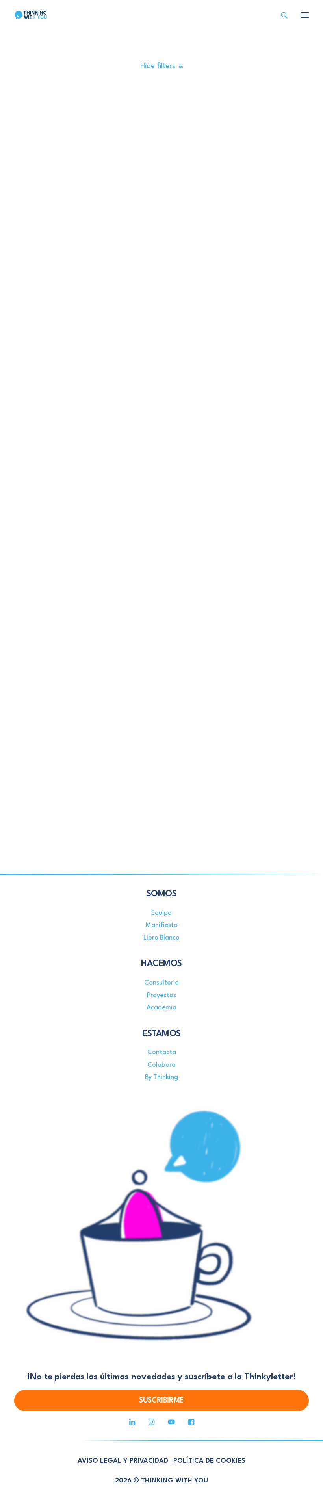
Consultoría (161, 982)
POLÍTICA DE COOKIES (209, 1461)
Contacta (161, 1052)
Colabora (161, 1065)
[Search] (281, 15)
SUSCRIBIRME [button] (161, 1400)
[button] (305, 15)
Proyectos (161, 995)
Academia (161, 1007)
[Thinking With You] (30, 15)
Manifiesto (162, 925)
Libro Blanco (161, 937)
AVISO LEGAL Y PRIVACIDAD (123, 1461)
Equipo (161, 913)
